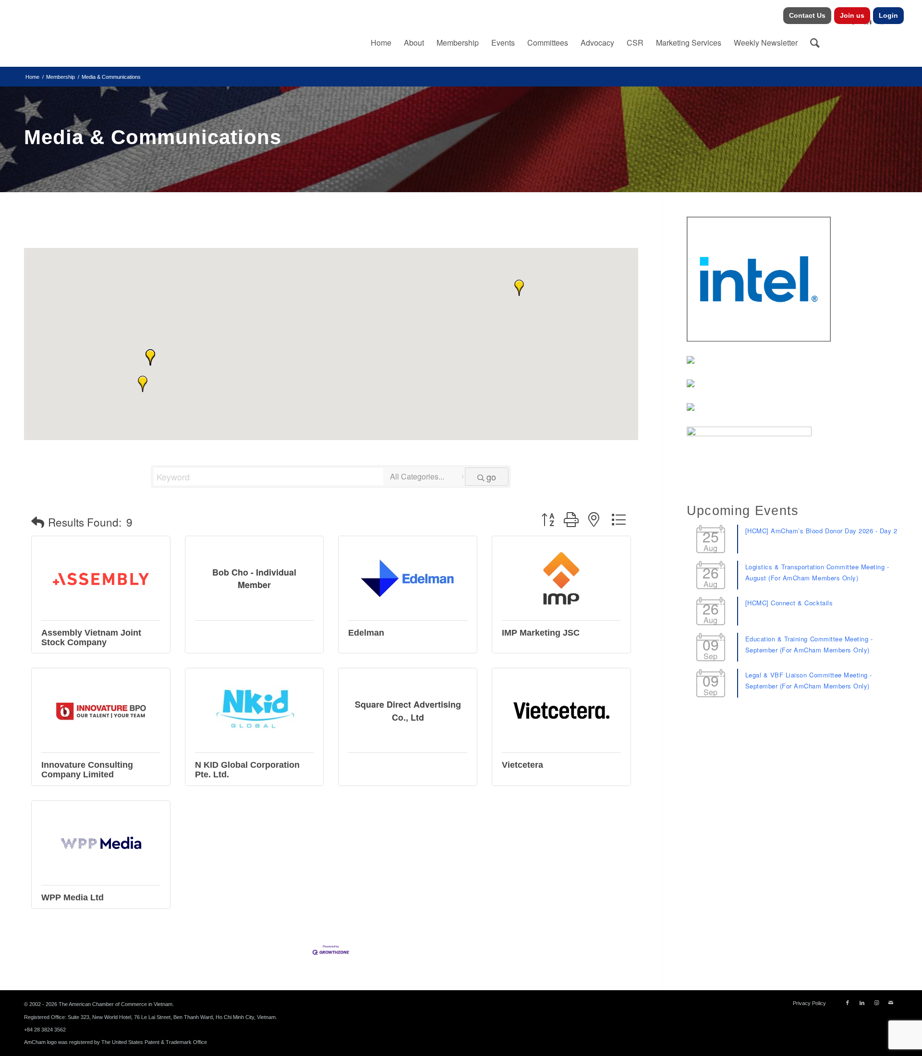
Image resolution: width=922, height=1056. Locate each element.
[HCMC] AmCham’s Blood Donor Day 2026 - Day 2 (821, 530)
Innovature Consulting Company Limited (87, 769)
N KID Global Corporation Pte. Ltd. (247, 769)
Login (888, 15)
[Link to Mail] (891, 1002)
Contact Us (807, 15)
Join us (852, 15)
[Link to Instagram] (876, 1002)
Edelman (366, 633)
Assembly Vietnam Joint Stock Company (91, 637)
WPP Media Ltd (72, 897)
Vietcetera (522, 765)
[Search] (815, 42)
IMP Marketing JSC (541, 633)
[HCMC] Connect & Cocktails (789, 602)
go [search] (491, 476)
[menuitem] (807, 15)
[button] (142, 384)
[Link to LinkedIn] (862, 1002)
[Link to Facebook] (847, 1002)
